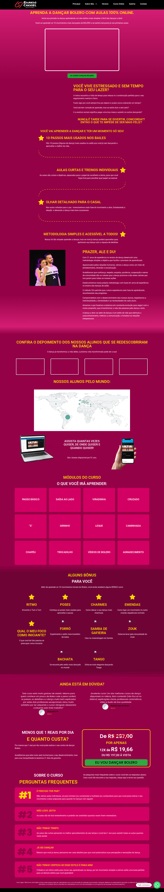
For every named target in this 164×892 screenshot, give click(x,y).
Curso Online (118, 4)
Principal (76, 4)
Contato (143, 4)
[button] (157, 885)
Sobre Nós (89, 4)
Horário (105, 4)
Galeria (132, 4)
